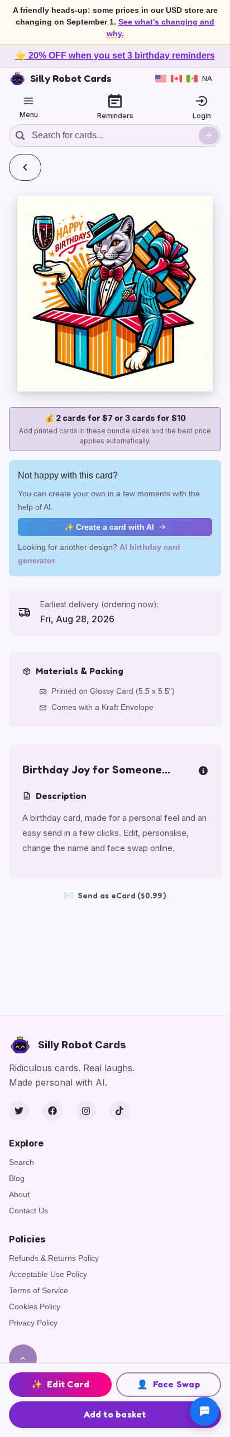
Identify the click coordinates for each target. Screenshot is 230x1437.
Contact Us (28, 1210)
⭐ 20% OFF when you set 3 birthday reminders (115, 55)
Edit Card (60, 1384)
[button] (115, 293)
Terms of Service (38, 1290)
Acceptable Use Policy (48, 1274)
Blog (17, 1178)
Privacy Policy (33, 1322)
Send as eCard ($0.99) (115, 895)
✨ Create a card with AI (109, 526)
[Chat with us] (204, 1411)
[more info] (203, 769)
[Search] (209, 135)
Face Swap (168, 1384)
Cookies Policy (34, 1306)
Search (21, 1162)
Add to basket (115, 1414)
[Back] (25, 167)
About (19, 1194)
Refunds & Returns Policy (54, 1258)
